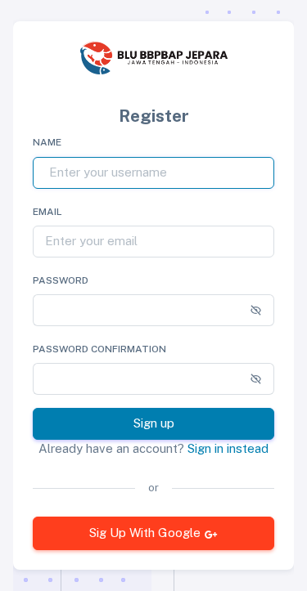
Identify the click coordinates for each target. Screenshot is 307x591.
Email (47, 211)
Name (47, 142)
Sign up (153, 423)
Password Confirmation (99, 349)
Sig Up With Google (145, 533)
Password (60, 280)
